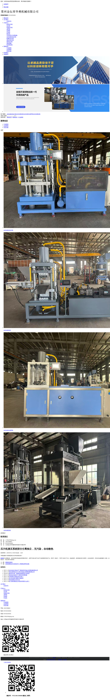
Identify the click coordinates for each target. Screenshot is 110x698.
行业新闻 (9, 48)
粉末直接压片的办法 (14, 579)
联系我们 (6, 52)
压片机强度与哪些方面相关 (16, 578)
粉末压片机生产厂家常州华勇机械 (18, 575)
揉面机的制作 (9, 562)
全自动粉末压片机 (11, 37)
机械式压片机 (10, 38)
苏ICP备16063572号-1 (51, 659)
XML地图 (65, 659)
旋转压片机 (10, 41)
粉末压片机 (10, 24)
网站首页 (6, 18)
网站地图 (6, 7)
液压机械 (9, 43)
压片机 (8, 25)
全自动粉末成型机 (28, 114)
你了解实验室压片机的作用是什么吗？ (19, 581)
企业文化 (9, 21)
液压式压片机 (10, 40)
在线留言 (6, 4)
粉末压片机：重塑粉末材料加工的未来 (19, 573)
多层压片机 (10, 27)
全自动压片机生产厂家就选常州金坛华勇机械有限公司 (23, 570)
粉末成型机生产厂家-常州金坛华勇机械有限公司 (22, 571)
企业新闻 (9, 49)
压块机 (8, 30)
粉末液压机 (10, 44)
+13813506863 (7, 662)
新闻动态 (6, 46)
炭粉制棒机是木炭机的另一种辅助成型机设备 (17, 563)
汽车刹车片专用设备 (12, 35)
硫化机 (8, 33)
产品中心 (6, 22)
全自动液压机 (20, 114)
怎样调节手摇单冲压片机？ (16, 576)
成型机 (8, 29)
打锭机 (8, 32)
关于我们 (6, 19)
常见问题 (9, 51)
